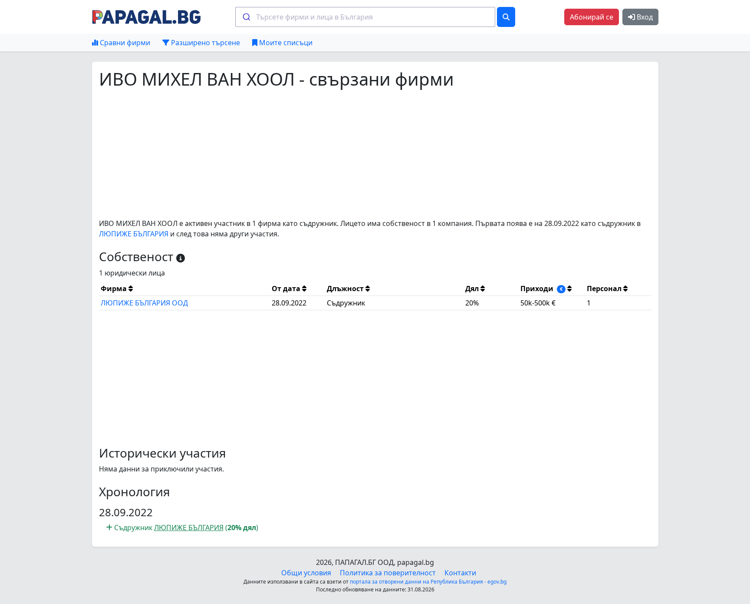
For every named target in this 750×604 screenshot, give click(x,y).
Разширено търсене (204, 42)
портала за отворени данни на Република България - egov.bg (428, 581)
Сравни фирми (124, 42)
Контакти (460, 572)
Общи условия (306, 572)
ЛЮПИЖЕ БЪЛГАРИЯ (133, 234)
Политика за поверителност (388, 572)
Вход (644, 17)
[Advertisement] (359, 154)
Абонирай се (591, 17)
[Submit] (246, 17)
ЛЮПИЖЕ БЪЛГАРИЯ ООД (144, 303)
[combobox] (365, 17)
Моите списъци (284, 42)
